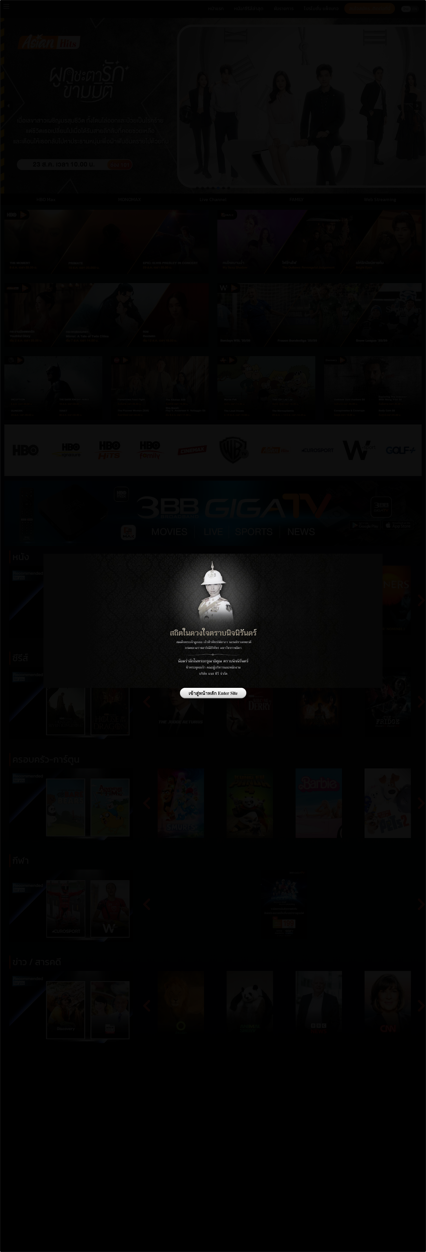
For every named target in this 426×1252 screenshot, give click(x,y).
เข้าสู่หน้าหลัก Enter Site (213, 693)
